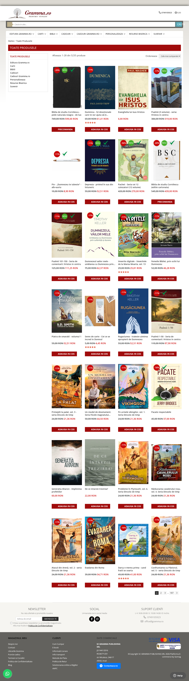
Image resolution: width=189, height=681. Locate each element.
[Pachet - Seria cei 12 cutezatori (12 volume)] (133, 160)
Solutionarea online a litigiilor (65, 665)
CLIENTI (56, 638)
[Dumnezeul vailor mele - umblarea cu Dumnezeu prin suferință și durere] (100, 235)
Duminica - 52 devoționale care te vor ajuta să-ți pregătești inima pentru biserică (98, 114)
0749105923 (154, 617)
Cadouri (14, 72)
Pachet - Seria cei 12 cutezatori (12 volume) (129, 186)
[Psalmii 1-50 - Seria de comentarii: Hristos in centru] (166, 311)
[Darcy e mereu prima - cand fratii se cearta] (133, 540)
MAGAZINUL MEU (17, 638)
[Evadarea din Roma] (100, 540)
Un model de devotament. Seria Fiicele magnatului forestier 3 (98, 414)
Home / (12, 41)
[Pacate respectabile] (166, 386)
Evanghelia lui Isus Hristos (131, 112)
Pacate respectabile (161, 412)
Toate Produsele (24, 41)
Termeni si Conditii (16, 658)
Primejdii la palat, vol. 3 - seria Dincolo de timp (64, 413)
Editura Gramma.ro (20, 62)
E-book (55, 647)
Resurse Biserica (18, 83)
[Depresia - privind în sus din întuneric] (100, 160)
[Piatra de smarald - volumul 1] (67, 311)
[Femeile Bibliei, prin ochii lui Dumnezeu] (166, 235)
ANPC (54, 668)
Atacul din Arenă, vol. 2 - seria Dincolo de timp (67, 569)
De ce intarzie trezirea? (96, 488)
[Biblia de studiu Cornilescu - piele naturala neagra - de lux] (67, 87)
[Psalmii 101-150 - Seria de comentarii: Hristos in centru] (67, 235)
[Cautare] (178, 24)
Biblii (12, 69)
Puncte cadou (14, 654)
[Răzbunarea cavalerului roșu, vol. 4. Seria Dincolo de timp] (166, 462)
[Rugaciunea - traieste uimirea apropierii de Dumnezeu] (133, 310)
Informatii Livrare (60, 651)
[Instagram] (97, 619)
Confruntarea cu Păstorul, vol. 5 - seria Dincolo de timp (165, 569)
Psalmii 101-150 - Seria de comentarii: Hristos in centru (66, 262)
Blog (10, 665)
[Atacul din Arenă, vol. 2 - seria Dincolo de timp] (67, 540)
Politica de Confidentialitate (40, 625)
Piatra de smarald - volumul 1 (66, 336)
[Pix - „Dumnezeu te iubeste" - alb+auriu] (67, 160)
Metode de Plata (59, 658)
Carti (12, 66)
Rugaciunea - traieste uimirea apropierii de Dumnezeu (133, 338)
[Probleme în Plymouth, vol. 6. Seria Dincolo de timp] (133, 462)
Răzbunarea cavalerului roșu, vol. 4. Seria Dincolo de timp (166, 490)
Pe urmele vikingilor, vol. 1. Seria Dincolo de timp (131, 413)
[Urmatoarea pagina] (177, 593)
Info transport (58, 654)
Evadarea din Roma (94, 567)
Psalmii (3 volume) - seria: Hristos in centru (164, 113)
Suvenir (14, 86)
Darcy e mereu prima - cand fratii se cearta (132, 569)
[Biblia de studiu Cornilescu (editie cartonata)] (166, 160)
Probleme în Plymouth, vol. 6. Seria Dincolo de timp (133, 490)
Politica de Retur (59, 661)
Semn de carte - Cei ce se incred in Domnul (97, 338)
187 (171, 592)
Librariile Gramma (16, 651)
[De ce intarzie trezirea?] (100, 462)
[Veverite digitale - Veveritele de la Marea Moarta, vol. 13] (133, 235)
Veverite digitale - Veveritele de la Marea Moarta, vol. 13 (132, 262)
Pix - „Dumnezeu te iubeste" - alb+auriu (66, 186)
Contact (11, 647)
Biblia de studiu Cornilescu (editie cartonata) (164, 186)
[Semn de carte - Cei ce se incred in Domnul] (100, 311)
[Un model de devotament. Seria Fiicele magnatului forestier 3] (100, 386)
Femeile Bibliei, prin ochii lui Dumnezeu (165, 262)
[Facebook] (91, 619)
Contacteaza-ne (111, 666)
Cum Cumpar (58, 644)
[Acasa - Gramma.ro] (30, 13)
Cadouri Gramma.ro (20, 76)
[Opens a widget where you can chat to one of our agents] (178, 676)
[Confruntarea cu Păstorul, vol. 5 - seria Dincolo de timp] (166, 540)
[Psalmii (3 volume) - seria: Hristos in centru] (166, 87)
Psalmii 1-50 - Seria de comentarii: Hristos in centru (166, 338)
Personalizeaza (17, 79)
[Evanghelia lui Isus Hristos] (133, 87)
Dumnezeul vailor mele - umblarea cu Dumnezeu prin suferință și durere (99, 263)
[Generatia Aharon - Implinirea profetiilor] (67, 462)
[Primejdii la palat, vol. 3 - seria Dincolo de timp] (67, 386)
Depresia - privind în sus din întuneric (99, 186)
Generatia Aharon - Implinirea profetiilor (67, 490)
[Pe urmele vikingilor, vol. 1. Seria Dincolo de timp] (133, 386)
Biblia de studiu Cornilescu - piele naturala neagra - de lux (66, 113)
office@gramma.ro (153, 621)
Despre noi (13, 644)
